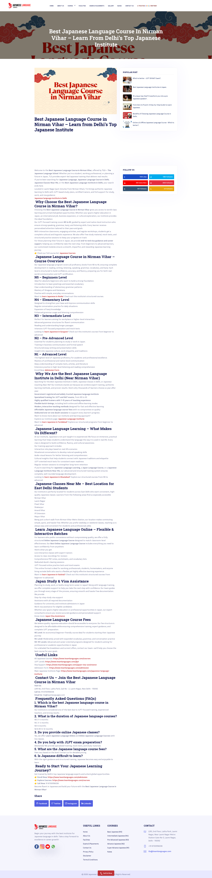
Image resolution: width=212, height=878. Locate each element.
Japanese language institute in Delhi (50, 198)
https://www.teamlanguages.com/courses (72, 658)
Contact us (87, 848)
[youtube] (124, 183)
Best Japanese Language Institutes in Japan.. (150, 87)
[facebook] (124, 177)
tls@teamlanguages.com (159, 851)
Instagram (72, 803)
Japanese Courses (67, 253)
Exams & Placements (97, 6)
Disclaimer (87, 856)
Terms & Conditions (90, 860)
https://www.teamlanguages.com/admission (69, 667)
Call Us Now (107, 873)
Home (52, 6)
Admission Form (51, 370)
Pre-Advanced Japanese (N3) (118, 840)
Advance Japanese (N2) (116, 844)
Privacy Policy (88, 852)
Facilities (86, 840)
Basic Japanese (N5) (114, 832)
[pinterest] (150, 183)
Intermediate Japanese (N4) (118, 836)
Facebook (42, 803)
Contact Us (129, 6)
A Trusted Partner (147, 6)
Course (70, 6)
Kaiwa (109, 852)
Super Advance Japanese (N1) (118, 848)
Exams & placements (91, 844)
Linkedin (87, 803)
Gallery (111, 6)
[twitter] (151, 177)
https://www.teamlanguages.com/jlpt (62, 661)
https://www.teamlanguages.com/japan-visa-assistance (71, 664)
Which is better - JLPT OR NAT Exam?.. (147, 78)
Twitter (57, 803)
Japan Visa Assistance (55, 616)
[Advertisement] (75, 153)
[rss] (124, 188)
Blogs (119, 6)
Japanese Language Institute (71, 419)
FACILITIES (82, 6)
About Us (60, 6)
